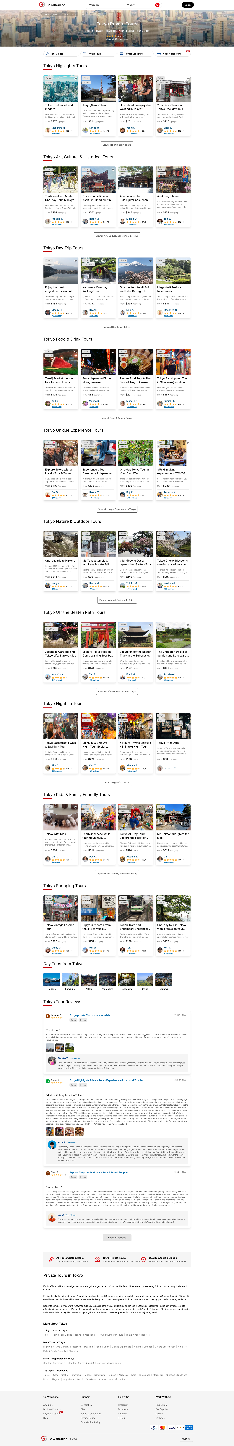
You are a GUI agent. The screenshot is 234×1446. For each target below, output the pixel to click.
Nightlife (182, 1346)
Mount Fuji (158, 1375)
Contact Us (86, 1405)
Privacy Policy (88, 1418)
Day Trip (88, 1346)
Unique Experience (121, 1346)
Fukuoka (112, 1375)
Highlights (48, 1346)
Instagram (123, 1405)
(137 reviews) (75, 1058)
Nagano (56, 1379)
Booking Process (52, 1409)
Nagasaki (124, 1375)
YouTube (122, 1413)
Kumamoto (144, 1375)
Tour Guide (161, 1405)
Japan (55, 14)
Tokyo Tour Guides (62, 1334)
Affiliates (160, 1418)
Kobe (122, 1379)
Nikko (46, 1379)
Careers (159, 1413)
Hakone (88, 1375)
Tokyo (65, 14)
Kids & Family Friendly (54, 1351)
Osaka (64, 1375)
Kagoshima (68, 1379)
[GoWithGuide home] (52, 4)
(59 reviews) (72, 1142)
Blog (45, 1418)
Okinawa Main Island (176, 1375)
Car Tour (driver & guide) (81, 1363)
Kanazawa (99, 1375)
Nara (133, 1375)
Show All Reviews (117, 1237)
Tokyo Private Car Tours (110, 1334)
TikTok (121, 1418)
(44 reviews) (70, 1215)
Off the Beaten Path (165, 1346)
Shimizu (102, 1379)
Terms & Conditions (91, 1413)
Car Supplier (161, 1409)
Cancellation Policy (90, 1422)
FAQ (83, 1409)
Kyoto (55, 1375)
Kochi (80, 1379)
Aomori (113, 1379)
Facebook (123, 1409)
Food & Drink (102, 1346)
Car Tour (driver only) (54, 1363)
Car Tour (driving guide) (109, 1363)
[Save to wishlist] (75, 78)
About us (48, 1405)
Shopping (74, 1351)
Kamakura (90, 1379)
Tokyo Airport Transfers (138, 1334)
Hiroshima (76, 1375)
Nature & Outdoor (143, 1346)
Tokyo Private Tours (85, 1334)
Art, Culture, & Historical (68, 1346)
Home (46, 14)
